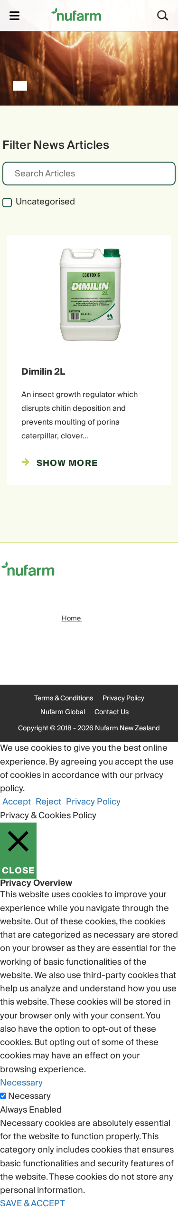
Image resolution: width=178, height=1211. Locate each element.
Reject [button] (48, 801)
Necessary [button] (21, 1082)
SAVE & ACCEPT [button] (32, 1203)
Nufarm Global (62, 712)
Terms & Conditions (63, 698)
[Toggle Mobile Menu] (14, 15)
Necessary (29, 1096)
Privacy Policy (123, 698)
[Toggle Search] (163, 15)
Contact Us (111, 712)
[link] (76, 14)
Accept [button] (16, 801)
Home (72, 618)
